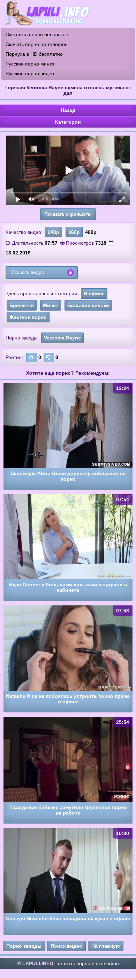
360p (74, 232)
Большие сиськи (88, 305)
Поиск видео (66, 946)
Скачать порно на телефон (37, 44)
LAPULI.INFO (37, 963)
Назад (68, 110)
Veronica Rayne (62, 338)
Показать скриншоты (68, 214)
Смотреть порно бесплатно (37, 34)
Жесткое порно (28, 317)
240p (53, 232)
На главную (105, 946)
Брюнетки (21, 305)
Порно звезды (23, 946)
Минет (50, 305)
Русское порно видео (30, 73)
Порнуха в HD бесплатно (34, 54)
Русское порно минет (30, 64)
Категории (68, 122)
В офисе (94, 293)
